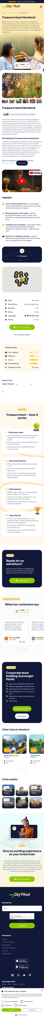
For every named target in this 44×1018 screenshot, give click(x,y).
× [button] (41, 990)
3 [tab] (24, 260)
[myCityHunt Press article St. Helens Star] (36, 385)
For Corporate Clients (22, 335)
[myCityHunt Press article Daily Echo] (8, 384)
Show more (22, 163)
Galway (14, 984)
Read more (14, 997)
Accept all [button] (11, 1010)
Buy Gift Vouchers (23, 879)
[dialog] (22, 1003)
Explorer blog (6, 945)
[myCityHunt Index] (13, 6)
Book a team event (22, 709)
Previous (18, 649)
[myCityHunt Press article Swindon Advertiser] (8, 394)
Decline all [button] (32, 1010)
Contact (5, 951)
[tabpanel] (22, 253)
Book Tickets (23, 581)
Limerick (21, 984)
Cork (9, 984)
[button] (22, 1015)
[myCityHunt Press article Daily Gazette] (22, 385)
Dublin (4, 984)
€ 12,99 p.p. (23, 327)
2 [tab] (22, 260)
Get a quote (22, 716)
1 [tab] (19, 260)
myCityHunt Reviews (9, 948)
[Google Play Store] (22, 967)
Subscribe (22, 926)
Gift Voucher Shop (8, 942)
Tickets (4, 939)
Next (25, 649)
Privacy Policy (22, 921)
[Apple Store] (22, 961)
